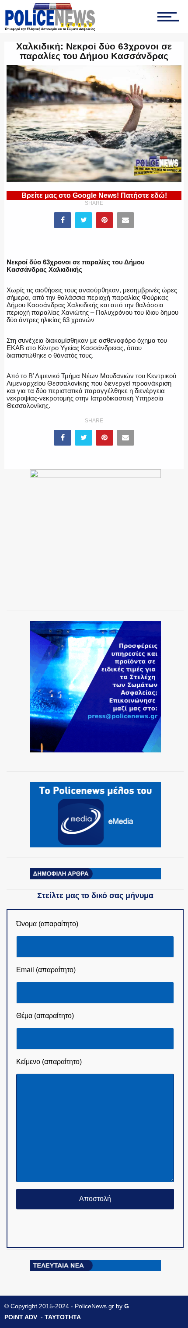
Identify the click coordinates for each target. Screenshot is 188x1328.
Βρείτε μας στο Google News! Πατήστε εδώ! (94, 195)
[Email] (125, 220)
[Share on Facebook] (62, 220)
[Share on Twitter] (83, 220)
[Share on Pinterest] (104, 220)
